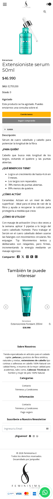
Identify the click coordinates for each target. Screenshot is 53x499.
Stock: (5, 92)
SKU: (4, 86)
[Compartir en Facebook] (18, 256)
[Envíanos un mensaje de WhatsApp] (45, 492)
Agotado (7, 99)
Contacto (26, 385)
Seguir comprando (26, 120)
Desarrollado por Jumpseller (26, 459)
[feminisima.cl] (26, 4)
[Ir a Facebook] (30, 436)
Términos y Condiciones (26, 389)
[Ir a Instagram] (34, 436)
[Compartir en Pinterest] (27, 256)
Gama (10, 129)
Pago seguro (26, 412)
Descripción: (9, 135)
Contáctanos (26, 114)
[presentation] (6, 307)
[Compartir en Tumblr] (31, 256)
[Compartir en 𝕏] (22, 256)
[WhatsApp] (37, 436)
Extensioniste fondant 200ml (26, 324)
